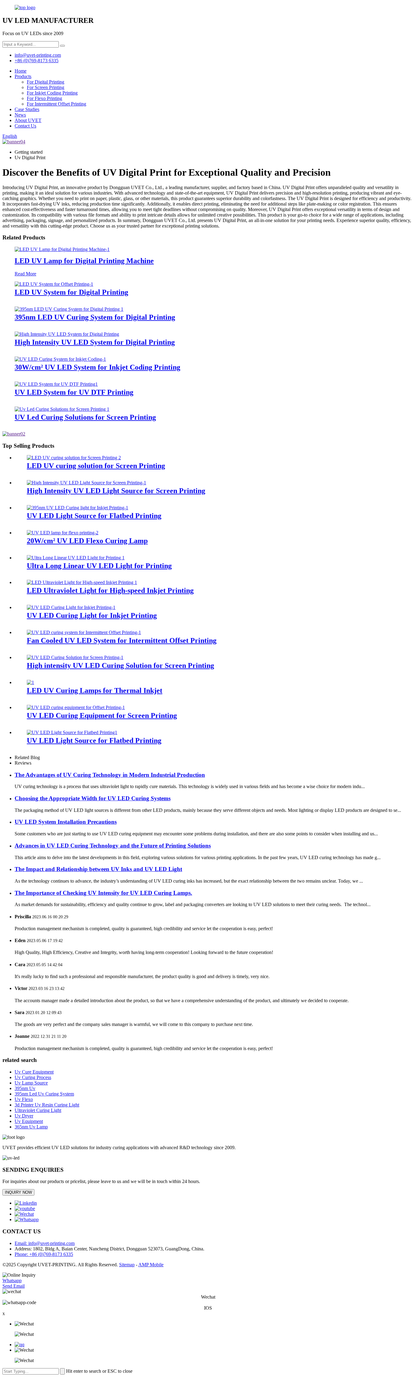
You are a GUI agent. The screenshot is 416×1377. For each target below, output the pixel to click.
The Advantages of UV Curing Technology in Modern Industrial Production (110, 775)
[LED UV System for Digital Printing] (54, 284)
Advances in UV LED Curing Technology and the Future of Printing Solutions (113, 845)
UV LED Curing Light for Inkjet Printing (92, 615)
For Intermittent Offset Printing (56, 103)
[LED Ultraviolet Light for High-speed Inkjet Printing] (82, 582)
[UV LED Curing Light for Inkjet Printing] (71, 607)
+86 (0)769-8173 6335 (36, 60)
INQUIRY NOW (18, 1192)
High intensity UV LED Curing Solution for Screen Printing (120, 665)
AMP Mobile (151, 1264)
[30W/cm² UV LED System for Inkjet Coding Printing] (60, 359)
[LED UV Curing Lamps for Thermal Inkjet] (30, 682)
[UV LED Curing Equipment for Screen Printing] (76, 707)
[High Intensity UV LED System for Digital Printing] (67, 334)
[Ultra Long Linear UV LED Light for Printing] (76, 557)
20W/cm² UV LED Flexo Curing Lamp (87, 541)
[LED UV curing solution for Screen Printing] (74, 457)
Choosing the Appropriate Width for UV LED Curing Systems (93, 798)
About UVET (28, 120)
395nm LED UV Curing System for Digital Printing (95, 317)
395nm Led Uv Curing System (44, 1093)
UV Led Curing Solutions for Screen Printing (85, 417)
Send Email (13, 1286)
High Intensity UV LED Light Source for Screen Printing (116, 491)
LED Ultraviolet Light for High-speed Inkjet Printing (110, 590)
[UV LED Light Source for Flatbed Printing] (77, 507)
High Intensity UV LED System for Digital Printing (95, 342)
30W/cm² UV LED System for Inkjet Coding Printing (97, 367)
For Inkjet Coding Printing (52, 92)
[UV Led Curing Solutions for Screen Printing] (62, 409)
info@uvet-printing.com (38, 55)
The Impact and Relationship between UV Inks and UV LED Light (98, 869)
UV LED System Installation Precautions (66, 822)
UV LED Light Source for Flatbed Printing (94, 516)
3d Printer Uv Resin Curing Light (47, 1104)
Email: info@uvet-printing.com (45, 1243)
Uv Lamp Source (31, 1082)
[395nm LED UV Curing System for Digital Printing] (69, 309)
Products (23, 76)
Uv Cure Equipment (34, 1071)
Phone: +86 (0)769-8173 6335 (44, 1254)
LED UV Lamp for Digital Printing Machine (84, 261)
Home (20, 71)
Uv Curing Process (33, 1077)
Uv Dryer (24, 1115)
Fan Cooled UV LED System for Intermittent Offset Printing (122, 640)
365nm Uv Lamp (31, 1126)
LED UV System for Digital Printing (71, 292)
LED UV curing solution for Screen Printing (96, 466)
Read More (25, 273)
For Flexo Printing (44, 98)
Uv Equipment (29, 1121)
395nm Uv (25, 1088)
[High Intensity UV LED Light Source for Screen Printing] (86, 482)
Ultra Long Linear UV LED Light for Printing (99, 566)
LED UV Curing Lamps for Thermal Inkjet (94, 690)
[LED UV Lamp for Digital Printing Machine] (62, 249)
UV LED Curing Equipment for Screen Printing (102, 715)
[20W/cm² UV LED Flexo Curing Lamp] (62, 532)
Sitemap (127, 1264)
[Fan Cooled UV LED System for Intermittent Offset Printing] (84, 632)
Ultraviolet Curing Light (38, 1110)
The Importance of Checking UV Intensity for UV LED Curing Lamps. (103, 893)
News (20, 114)
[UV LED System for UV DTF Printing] (56, 384)
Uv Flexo (24, 1099)
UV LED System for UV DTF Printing (74, 392)
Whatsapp (12, 1280)
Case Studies (27, 109)
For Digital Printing (45, 81)
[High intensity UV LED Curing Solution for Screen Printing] (75, 657)
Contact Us (25, 125)
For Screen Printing (45, 87)
